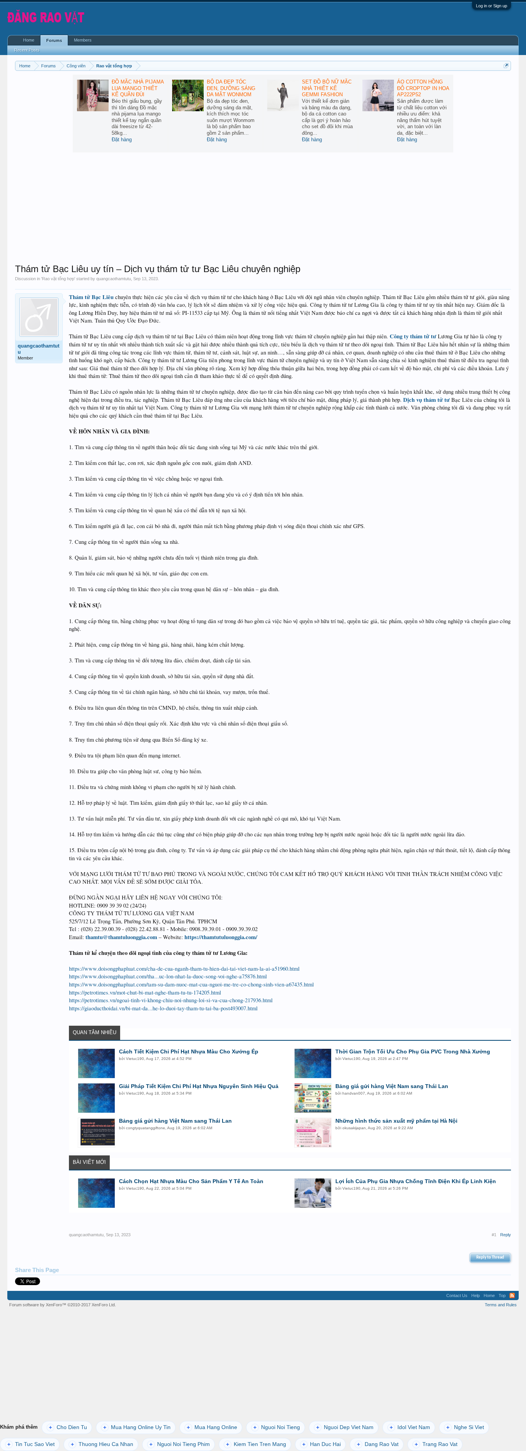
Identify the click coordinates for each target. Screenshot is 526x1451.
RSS (512, 1295)
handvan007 (353, 1093)
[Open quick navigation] (506, 65)
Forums (54, 40)
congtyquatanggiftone (145, 1128)
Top (502, 1295)
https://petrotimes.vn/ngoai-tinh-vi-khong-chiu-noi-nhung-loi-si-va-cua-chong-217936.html (171, 1000)
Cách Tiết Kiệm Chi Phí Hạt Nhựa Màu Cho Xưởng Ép (188, 1051)
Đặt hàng (122, 139)
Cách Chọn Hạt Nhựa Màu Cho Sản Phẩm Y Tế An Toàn (191, 1181)
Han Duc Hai (321, 1444)
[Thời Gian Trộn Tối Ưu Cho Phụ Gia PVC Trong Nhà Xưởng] (313, 1063)
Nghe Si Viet (465, 1427)
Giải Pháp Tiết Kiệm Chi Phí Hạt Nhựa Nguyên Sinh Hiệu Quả (198, 1086)
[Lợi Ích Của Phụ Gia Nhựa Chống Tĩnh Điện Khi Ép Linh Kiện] (313, 1193)
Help (475, 1295)
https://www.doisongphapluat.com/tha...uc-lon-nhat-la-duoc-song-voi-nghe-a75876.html (168, 976)
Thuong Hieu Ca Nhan (102, 1444)
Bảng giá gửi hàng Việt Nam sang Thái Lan (391, 1086)
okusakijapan (354, 1128)
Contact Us (456, 1295)
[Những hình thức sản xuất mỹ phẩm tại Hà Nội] (313, 1133)
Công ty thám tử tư (413, 336)
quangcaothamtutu (113, 278)
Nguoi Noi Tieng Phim (179, 1444)
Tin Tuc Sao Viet (31, 1444)
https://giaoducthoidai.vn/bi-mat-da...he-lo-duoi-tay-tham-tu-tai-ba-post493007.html (163, 1008)
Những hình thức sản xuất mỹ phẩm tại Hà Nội (396, 1121)
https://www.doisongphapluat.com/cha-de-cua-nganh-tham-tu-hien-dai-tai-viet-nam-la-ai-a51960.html (184, 968)
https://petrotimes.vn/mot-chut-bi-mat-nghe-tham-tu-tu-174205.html (145, 992)
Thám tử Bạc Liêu (91, 297)
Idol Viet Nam (410, 1427)
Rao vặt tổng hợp (58, 278)
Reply (505, 1234)
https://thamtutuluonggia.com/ (220, 937)
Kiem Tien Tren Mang (256, 1444)
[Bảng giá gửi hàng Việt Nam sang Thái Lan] (313, 1098)
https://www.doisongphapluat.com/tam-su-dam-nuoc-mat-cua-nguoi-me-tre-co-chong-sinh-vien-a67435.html (191, 984)
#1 (494, 1234)
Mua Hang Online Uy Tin (137, 1427)
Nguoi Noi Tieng (276, 1427)
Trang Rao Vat (436, 1444)
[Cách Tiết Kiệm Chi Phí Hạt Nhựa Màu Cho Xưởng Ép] (96, 1063)
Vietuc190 (135, 1058)
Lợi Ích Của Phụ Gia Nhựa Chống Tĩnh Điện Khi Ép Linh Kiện (415, 1181)
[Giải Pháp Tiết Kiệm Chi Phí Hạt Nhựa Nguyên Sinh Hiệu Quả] (96, 1098)
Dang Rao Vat (378, 1444)
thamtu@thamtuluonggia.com (121, 937)
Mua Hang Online (212, 1427)
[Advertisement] (263, 209)
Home (28, 40)
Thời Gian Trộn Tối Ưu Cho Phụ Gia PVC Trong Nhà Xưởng (412, 1051)
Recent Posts (27, 50)
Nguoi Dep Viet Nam (345, 1427)
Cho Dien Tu (68, 1427)
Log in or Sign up (491, 5)
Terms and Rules (501, 1304)
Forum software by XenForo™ (62, 1304)
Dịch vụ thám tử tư (426, 400)
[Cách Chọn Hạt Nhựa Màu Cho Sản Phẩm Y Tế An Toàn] (96, 1193)
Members (83, 40)
